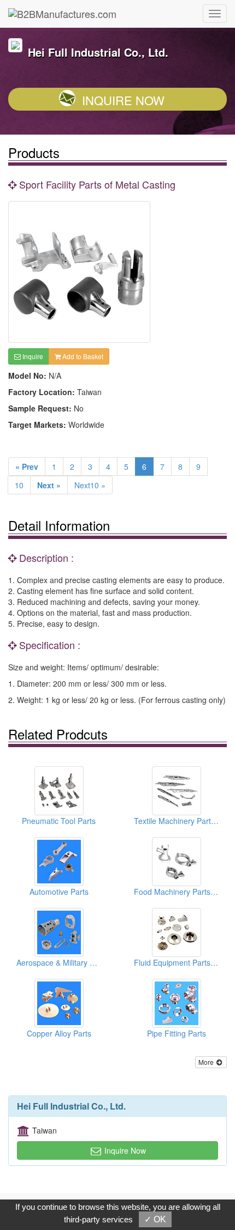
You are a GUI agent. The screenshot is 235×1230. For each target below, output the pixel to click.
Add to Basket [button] (82, 356)
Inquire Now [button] (124, 1150)
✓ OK (155, 1219)
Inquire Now (123, 100)
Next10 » (89, 485)
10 (19, 485)
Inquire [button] (32, 356)
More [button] (206, 1062)
